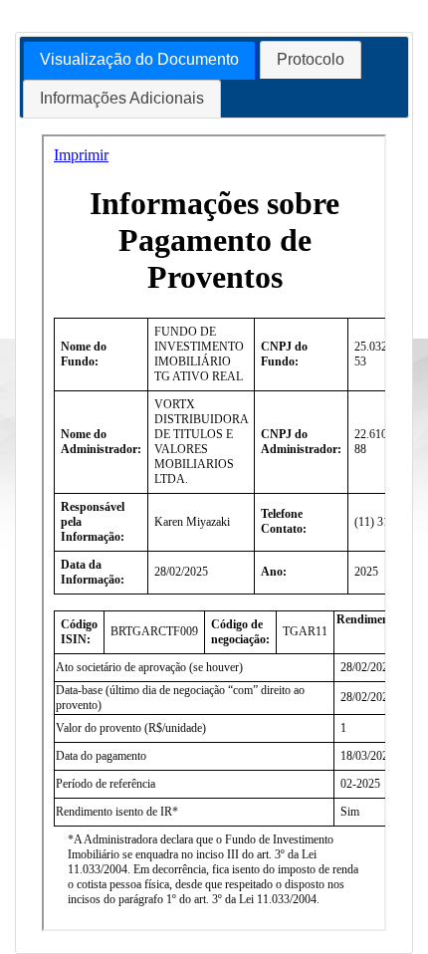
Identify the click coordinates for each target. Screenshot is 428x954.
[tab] (139, 60)
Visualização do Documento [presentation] (139, 59)
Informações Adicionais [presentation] (122, 98)
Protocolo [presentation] (310, 59)
